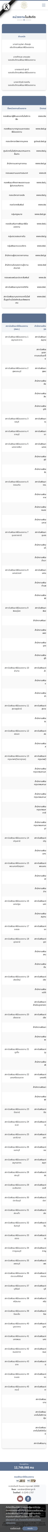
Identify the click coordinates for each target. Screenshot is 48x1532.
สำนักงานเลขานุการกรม (17, 163)
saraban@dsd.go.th (26, 1489)
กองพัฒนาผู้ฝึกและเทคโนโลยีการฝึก (16, 118)
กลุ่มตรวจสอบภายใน (16, 236)
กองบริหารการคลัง (17, 195)
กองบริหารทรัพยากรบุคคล (17, 141)
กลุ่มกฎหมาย (16, 214)
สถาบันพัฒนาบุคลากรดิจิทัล (16, 287)
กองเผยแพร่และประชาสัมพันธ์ (16, 277)
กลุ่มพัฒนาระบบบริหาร (16, 246)
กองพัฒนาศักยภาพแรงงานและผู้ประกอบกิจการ (17, 184)
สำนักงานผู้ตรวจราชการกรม (17, 255)
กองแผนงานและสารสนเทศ (17, 173)
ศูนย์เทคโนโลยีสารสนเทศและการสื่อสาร (16, 153)
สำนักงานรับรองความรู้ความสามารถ (17, 267)
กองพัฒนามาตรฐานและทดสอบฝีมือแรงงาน (17, 130)
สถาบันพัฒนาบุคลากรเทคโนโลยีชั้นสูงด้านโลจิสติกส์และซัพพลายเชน (17, 299)
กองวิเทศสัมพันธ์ (17, 204)
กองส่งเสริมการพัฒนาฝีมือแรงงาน (17, 225)
